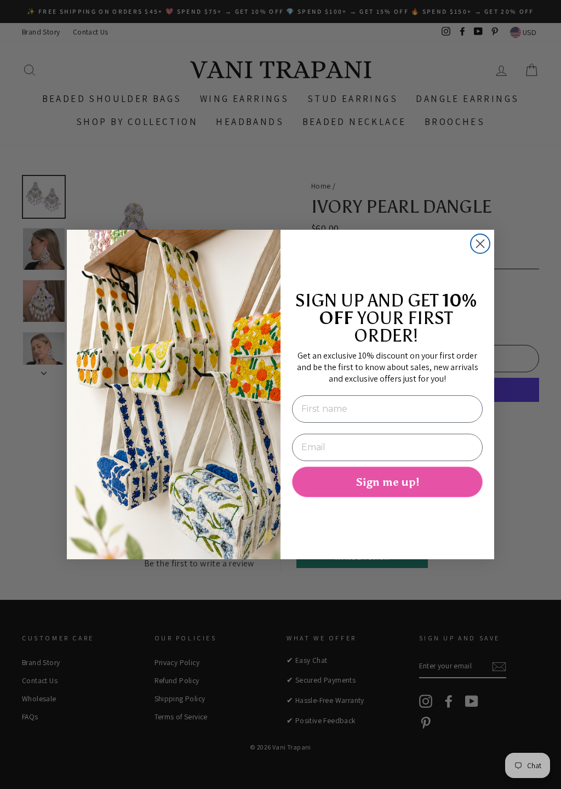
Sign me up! (387, 482)
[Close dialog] (480, 243)
